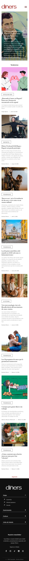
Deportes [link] (6, 142)
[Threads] (23, 551)
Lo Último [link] (6, 301)
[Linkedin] (18, 551)
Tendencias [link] (8, 27)
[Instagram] (10, 551)
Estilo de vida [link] (7, 94)
